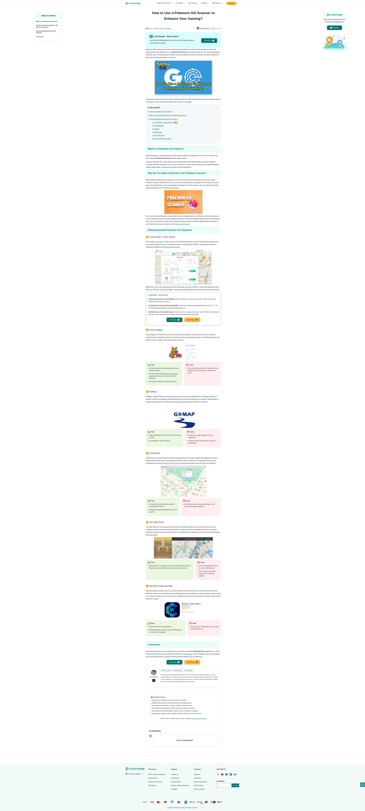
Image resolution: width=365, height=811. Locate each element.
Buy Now (231, 3)
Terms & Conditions (200, 782)
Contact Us (175, 774)
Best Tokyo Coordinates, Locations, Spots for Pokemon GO (172, 705)
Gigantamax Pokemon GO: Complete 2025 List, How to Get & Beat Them (176, 713)
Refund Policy (198, 785)
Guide (180, 3)
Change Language (134, 774)
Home (150, 28)
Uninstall (174, 789)
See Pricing (190, 320)
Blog (205, 3)
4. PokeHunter (157, 132)
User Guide (175, 778)
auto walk (181, 402)
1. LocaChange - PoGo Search (162, 122)
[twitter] (218, 774)
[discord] (235, 774)
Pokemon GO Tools (163, 3)
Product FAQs (176, 782)
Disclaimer (197, 778)
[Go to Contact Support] (362, 784)
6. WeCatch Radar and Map (161, 138)
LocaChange (159, 242)
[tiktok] (226, 774)
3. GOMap (155, 129)
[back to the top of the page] (361, 789)
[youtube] (222, 774)
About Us (197, 774)
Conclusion (40, 36)
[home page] (133, 3)
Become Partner (199, 789)
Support (217, 3)
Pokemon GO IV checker (171, 463)
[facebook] (231, 774)
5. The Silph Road (158, 135)
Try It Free (207, 40)
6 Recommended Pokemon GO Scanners (46, 32)
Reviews (194, 3)
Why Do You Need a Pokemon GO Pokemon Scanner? (47, 26)
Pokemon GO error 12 (182, 224)
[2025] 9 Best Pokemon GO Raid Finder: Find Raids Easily (172, 703)
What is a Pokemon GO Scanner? (47, 21)
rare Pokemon (166, 167)
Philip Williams (205, 28)
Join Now (235, 785)
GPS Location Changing (162, 28)
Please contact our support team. (196, 718)
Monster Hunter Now (155, 782)
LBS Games (152, 785)
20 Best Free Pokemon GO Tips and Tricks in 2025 (169, 700)
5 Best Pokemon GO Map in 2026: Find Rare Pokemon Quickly (173, 708)
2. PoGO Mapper (158, 126)
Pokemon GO (152, 778)
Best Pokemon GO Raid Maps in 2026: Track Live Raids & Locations (175, 711)
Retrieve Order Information (180, 785)
